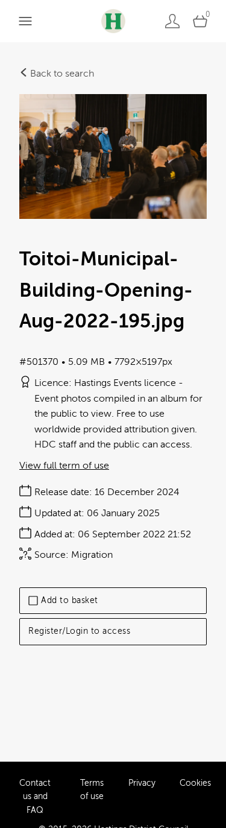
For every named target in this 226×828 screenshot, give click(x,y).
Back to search (61, 73)
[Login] (172, 21)
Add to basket (69, 600)
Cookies (195, 783)
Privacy (141, 783)
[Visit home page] (113, 21)
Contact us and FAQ (35, 797)
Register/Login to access (79, 631)
